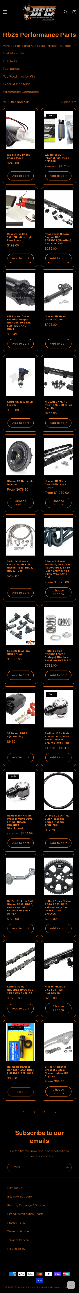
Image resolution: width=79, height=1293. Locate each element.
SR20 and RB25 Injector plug (17, 735)
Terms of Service (18, 1231)
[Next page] (55, 1112)
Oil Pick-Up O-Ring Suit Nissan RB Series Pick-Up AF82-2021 (57, 820)
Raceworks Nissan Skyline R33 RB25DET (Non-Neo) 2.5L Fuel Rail (58, 239)
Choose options (20, 502)
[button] (5, 12)
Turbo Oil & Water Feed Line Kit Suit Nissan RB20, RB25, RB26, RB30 (20, 566)
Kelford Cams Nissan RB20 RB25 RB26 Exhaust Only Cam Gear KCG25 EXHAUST (58, 907)
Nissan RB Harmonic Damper (20, 483)
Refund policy (16, 1248)
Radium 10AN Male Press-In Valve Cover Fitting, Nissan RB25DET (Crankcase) (20, 822)
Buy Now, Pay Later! (20, 1196)
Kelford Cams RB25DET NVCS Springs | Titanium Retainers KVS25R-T (58, 656)
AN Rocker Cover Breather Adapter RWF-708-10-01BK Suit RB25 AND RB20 (19, 323)
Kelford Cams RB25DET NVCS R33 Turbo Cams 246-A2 (20, 989)
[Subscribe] (67, 1167)
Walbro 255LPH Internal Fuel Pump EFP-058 (57, 157)
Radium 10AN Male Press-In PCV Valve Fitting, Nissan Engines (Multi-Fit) (57, 738)
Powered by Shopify (62, 1287)
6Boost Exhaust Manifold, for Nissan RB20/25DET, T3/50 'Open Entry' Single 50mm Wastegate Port (58, 569)
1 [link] (24, 1112)
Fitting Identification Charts (25, 1214)
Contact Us (14, 1188)
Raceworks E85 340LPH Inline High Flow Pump (19, 237)
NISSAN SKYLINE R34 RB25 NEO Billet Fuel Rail (58, 405)
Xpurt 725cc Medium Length (20, 404)
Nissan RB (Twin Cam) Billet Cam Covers (55, 484)
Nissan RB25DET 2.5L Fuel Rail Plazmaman (56, 989)
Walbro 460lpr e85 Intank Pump (18, 156)
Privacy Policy (16, 1222)
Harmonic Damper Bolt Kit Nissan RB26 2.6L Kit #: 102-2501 (20, 1069)
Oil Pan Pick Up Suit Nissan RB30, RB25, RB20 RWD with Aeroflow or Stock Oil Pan (20, 907)
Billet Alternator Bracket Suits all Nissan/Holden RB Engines (56, 1071)
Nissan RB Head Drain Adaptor (55, 318)
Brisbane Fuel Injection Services (33, 1287)
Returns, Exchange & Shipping (27, 1205)
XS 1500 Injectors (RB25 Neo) (18, 652)
